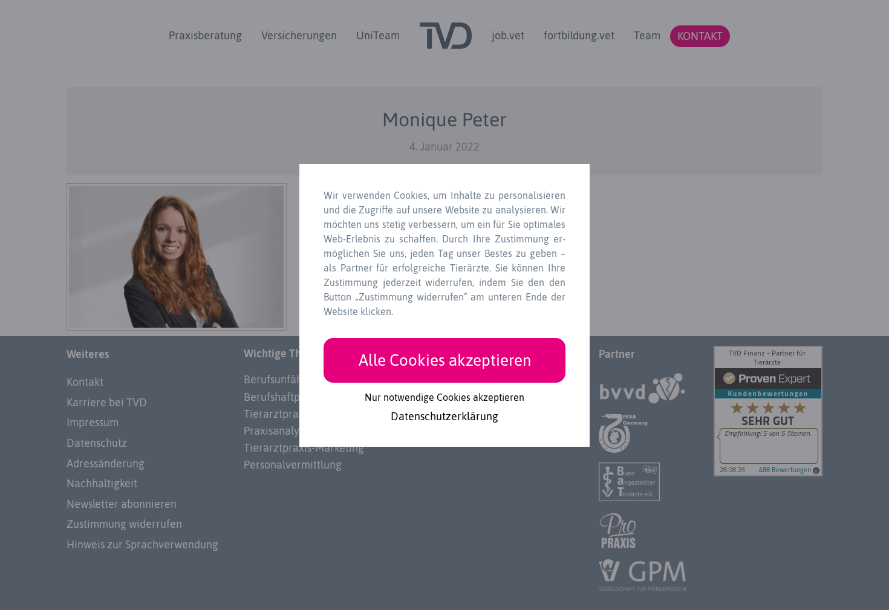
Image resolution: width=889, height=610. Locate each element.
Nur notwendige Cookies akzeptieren (444, 397)
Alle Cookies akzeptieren (445, 360)
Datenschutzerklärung (444, 417)
